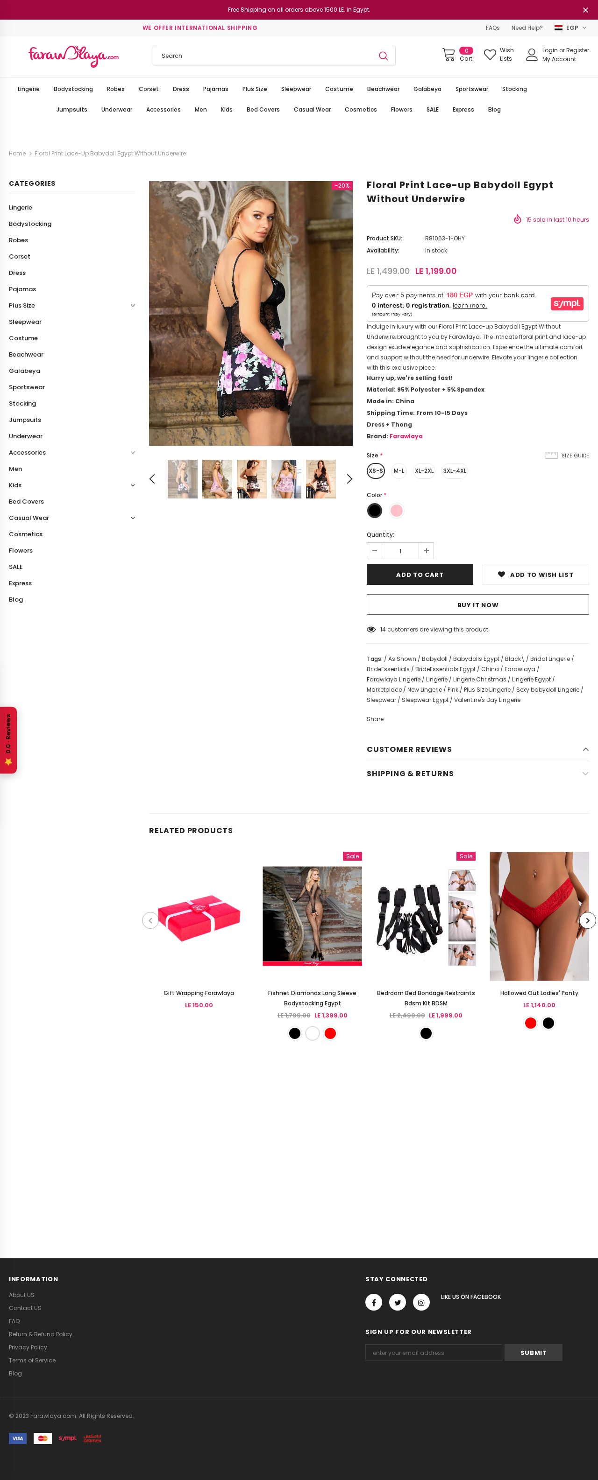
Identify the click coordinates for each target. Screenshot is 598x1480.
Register (577, 50)
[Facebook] (373, 1302)
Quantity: (380, 535)
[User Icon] (532, 55)
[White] (313, 1033)
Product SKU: (384, 238)
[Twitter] (397, 1302)
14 (383, 629)
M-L (399, 471)
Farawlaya (406, 436)
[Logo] (74, 57)
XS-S (376, 471)
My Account (559, 59)
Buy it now (478, 605)
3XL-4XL (454, 471)
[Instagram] (421, 1302)
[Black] (295, 1033)
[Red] (330, 1033)
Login (550, 50)
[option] (251, 313)
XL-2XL (424, 471)
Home (17, 153)
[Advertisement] (280, 1144)
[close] (586, 10)
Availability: (383, 250)
